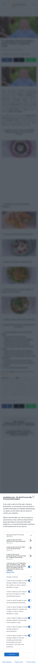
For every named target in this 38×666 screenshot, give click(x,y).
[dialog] (19, 579)
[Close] (34, 497)
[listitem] (19, 535)
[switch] (30, 540)
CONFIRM (12, 654)
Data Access (19, 662)
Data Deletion (7, 662)
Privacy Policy (31, 662)
